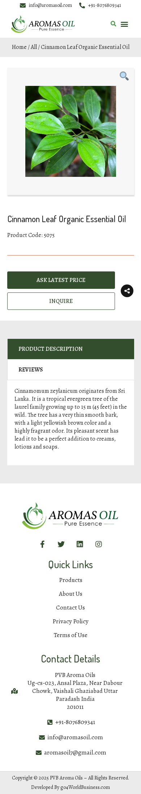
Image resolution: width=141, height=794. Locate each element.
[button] (124, 24)
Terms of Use (70, 635)
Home (19, 47)
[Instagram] (98, 544)
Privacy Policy (70, 621)
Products (70, 580)
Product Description (50, 349)
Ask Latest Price (61, 280)
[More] (127, 290)
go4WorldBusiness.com (85, 787)
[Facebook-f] (42, 544)
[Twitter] (61, 544)
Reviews (30, 370)
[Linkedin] (80, 544)
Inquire (61, 301)
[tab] (70, 349)
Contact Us (70, 607)
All (34, 47)
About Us (70, 594)
